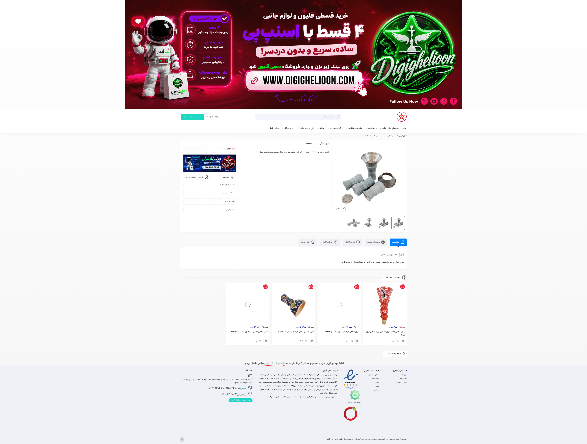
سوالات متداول (402, 382)
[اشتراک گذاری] (344, 209)
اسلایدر (376, 390)
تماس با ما (403, 378)
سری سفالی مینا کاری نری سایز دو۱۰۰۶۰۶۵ (342, 331)
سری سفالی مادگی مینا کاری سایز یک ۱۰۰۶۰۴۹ (249, 331)
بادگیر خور (300, 152)
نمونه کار (376, 382)
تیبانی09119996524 (234, 394)
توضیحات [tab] (396, 242)
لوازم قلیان (403, 135)
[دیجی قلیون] (402, 117)
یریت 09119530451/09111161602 (227, 388)
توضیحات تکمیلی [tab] (373, 242)
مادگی (261, 152)
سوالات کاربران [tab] (327, 242)
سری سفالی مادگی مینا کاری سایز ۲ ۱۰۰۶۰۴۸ (296, 331)
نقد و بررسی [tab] (305, 242)
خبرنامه (404, 374)
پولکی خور (292, 152)
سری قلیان (392, 135)
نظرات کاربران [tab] (350, 242)
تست (377, 386)
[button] (403, 341)
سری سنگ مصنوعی (280, 152)
